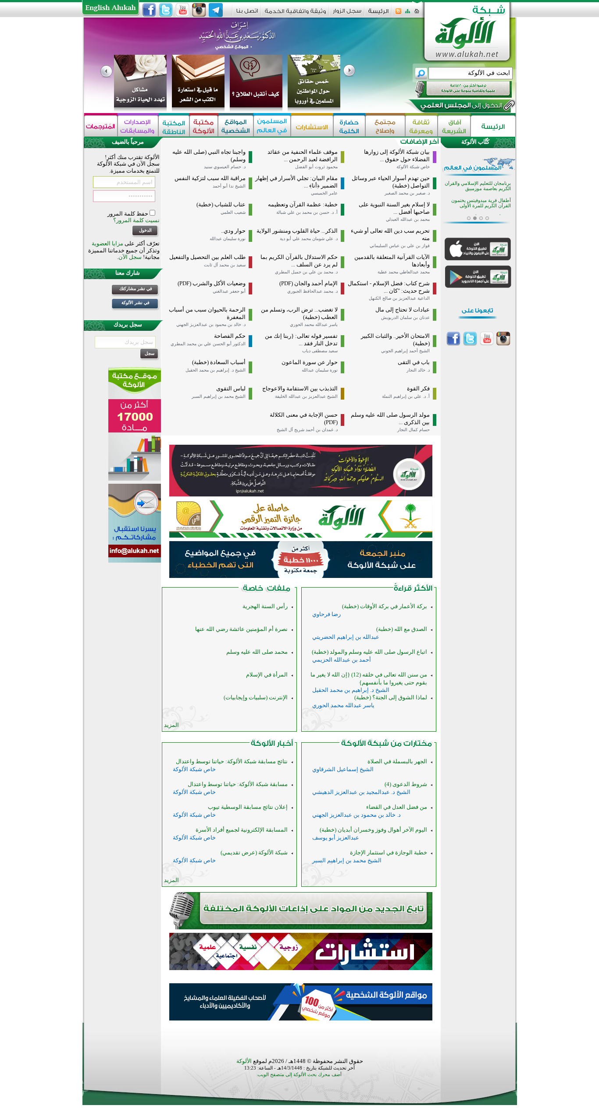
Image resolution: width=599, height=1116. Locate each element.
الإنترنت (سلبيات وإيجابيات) (256, 697)
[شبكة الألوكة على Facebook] (149, 10)
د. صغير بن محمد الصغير (407, 193)
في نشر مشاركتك (135, 288)
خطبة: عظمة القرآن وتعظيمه (303, 204)
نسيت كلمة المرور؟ (136, 220)
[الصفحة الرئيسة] (416, 14)
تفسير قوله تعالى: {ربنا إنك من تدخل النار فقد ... (301, 340)
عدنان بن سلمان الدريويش (405, 317)
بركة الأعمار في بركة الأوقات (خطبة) (384, 606)
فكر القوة (418, 388)
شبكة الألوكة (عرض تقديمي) (254, 852)
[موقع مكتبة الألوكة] (203, 126)
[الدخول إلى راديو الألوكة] (455, 89)
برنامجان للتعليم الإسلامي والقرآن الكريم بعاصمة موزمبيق (478, 182)
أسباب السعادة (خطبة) (219, 362)
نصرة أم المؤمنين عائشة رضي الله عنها (241, 629)
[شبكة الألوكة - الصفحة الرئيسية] (378, 14)
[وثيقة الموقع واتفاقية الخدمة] (295, 14)
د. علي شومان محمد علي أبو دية (309, 238)
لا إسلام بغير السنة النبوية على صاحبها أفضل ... (394, 208)
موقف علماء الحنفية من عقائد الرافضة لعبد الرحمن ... (302, 156)
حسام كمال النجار (413, 429)
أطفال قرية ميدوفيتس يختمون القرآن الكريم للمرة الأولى (481, 200)
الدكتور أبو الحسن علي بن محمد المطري (208, 343)
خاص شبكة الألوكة (413, 166)
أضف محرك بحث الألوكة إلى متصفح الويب (299, 1074)
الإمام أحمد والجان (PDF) (308, 283)
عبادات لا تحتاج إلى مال (402, 309)
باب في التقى (414, 362)
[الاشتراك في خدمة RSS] (398, 14)
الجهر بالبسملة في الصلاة (397, 761)
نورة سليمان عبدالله (228, 238)
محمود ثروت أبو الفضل (316, 166)
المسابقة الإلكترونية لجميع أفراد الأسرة (242, 829)
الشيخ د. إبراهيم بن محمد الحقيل (215, 370)
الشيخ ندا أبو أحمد (229, 186)
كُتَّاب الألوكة (475, 141)
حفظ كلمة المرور (128, 213)
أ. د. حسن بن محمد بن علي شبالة (307, 212)
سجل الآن (130, 257)
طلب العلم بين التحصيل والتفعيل (207, 257)
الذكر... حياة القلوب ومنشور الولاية (297, 230)
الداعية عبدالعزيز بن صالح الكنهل (399, 298)
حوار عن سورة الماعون (310, 362)
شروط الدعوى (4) (406, 784)
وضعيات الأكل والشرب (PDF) (212, 283)
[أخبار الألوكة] (272, 745)
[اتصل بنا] (247, 14)
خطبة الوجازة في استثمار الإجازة (388, 852)
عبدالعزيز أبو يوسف (335, 837)
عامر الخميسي (324, 193)
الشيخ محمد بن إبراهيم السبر (219, 396)
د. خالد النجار (418, 370)
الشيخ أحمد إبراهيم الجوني (405, 350)
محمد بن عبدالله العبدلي (408, 219)
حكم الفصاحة (230, 336)
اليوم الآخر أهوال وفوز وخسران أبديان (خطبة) (373, 829)
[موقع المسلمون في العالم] (272, 126)
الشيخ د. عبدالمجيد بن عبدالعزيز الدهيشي (361, 792)
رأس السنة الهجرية (265, 606)
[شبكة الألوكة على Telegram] (216, 10)
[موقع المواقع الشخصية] (235, 126)
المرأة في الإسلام (267, 674)
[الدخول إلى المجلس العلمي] (460, 107)
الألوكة (244, 1061)
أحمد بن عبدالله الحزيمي (341, 659)
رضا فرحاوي (326, 614)
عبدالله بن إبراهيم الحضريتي (345, 637)
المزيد (171, 725)
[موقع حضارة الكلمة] (349, 126)
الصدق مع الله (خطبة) (401, 629)
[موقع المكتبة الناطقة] (173, 126)
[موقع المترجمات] (101, 126)
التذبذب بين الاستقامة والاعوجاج (300, 388)
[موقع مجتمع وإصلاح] (385, 126)
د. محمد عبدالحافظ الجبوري (312, 291)
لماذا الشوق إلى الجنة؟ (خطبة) (390, 697)
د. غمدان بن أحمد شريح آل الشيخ (307, 429)
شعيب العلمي (233, 212)
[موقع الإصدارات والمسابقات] (138, 126)
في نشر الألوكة (135, 302)
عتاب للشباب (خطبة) (221, 204)
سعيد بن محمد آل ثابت (225, 264)
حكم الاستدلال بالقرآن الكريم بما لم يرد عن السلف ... (299, 261)
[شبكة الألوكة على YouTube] (182, 10)
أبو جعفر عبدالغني (229, 291)
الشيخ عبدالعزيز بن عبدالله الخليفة (306, 396)
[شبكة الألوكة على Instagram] (199, 10)
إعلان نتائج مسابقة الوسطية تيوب (248, 807)
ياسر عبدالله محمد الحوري (314, 324)
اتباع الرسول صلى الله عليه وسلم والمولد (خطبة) (369, 651)
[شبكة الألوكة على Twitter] (166, 10)
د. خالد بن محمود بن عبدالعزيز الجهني (211, 324)
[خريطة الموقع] (407, 14)
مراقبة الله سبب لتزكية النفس (210, 178)
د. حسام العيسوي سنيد (225, 166)
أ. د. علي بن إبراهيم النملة (406, 396)
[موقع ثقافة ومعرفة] (421, 126)
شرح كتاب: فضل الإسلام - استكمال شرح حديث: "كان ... (389, 287)
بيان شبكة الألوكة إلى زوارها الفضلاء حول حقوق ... (397, 156)
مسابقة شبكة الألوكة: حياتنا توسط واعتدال (238, 784)
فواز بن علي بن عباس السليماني (400, 245)
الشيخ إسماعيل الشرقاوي (343, 769)
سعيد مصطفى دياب (320, 350)
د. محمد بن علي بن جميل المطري (306, 271)
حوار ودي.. (233, 230)
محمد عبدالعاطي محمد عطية (404, 271)
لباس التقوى (231, 388)
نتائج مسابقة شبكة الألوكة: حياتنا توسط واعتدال (232, 761)
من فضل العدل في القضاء (396, 807)
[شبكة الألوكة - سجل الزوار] (347, 14)
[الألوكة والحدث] (267, 590)
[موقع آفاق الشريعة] (454, 126)
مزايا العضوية (107, 243)
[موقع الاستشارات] (312, 126)
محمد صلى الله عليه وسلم (257, 651)
